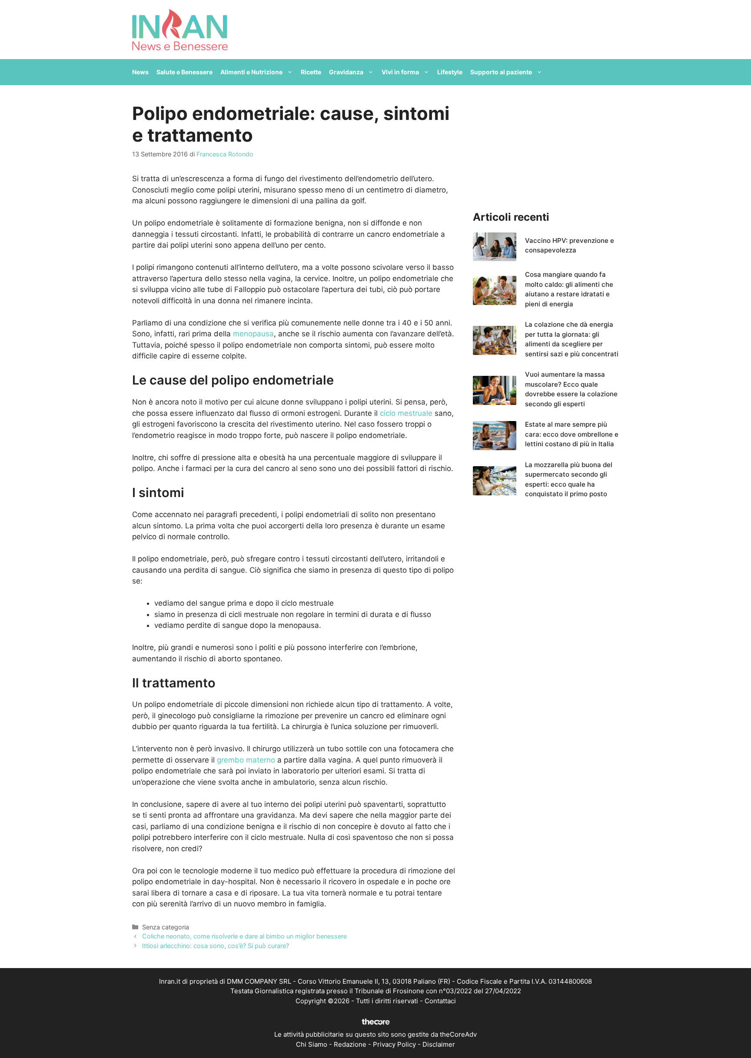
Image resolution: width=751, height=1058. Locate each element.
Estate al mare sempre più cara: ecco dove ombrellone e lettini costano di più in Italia (571, 434)
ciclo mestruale (406, 413)
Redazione (350, 1044)
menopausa (253, 333)
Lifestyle (449, 72)
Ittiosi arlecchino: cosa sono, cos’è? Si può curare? (215, 945)
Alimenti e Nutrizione (251, 72)
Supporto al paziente (501, 72)
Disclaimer (438, 1044)
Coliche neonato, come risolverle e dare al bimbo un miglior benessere (244, 936)
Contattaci (440, 1001)
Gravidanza (346, 72)
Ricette (311, 72)
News (140, 72)
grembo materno (246, 760)
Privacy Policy (394, 1044)
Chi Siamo (311, 1044)
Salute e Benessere (184, 72)
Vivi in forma (400, 72)
